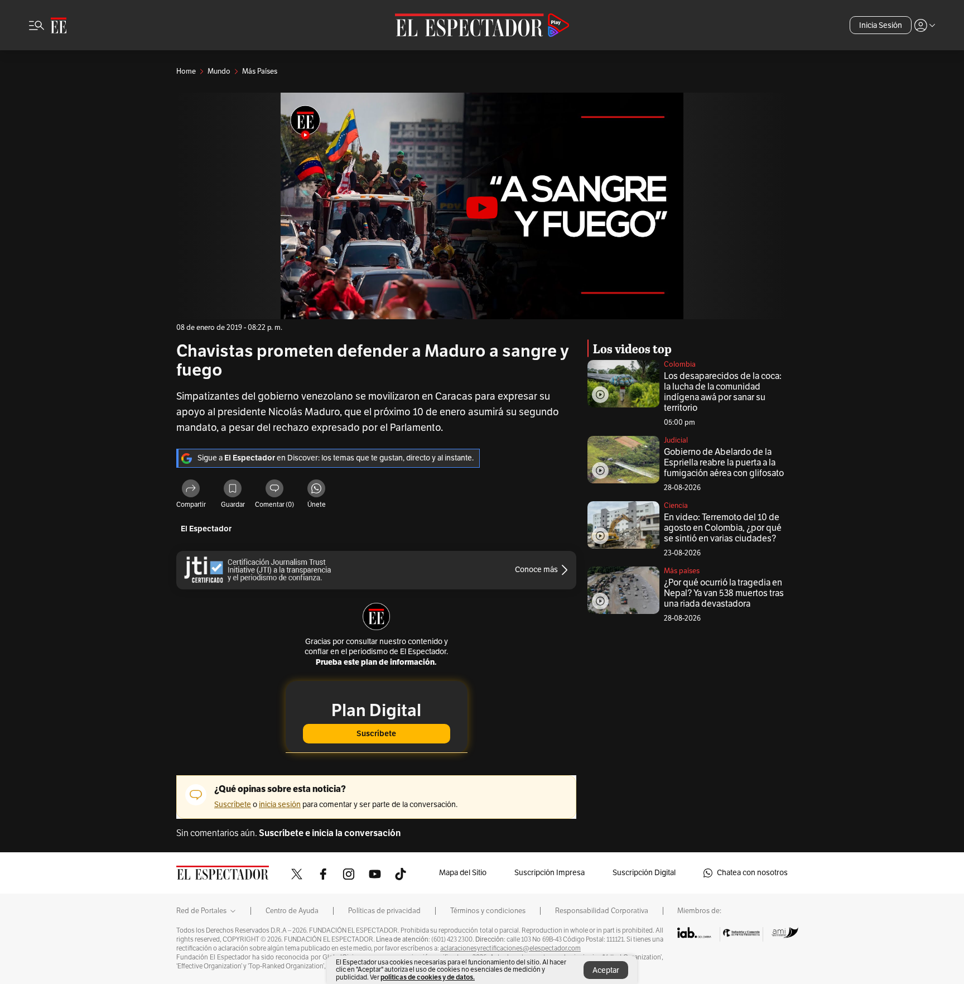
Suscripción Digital (644, 872)
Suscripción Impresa (549, 872)
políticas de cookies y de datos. (427, 977)
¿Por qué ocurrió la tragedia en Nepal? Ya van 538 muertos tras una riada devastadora (724, 593)
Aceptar (605, 970)
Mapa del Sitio (462, 872)
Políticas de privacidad (384, 911)
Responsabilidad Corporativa (601, 911)
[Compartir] (191, 490)
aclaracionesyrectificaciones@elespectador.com (510, 948)
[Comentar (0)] (274, 490)
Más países (682, 571)
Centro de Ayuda (292, 911)
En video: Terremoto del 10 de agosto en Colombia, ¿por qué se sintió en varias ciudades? (723, 528)
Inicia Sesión (880, 25)
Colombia (680, 364)
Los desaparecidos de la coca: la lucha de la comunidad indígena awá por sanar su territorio (723, 392)
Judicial (676, 440)
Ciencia (676, 505)
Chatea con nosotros (752, 872)
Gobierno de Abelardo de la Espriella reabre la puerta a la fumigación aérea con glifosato (724, 463)
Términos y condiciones (488, 911)
